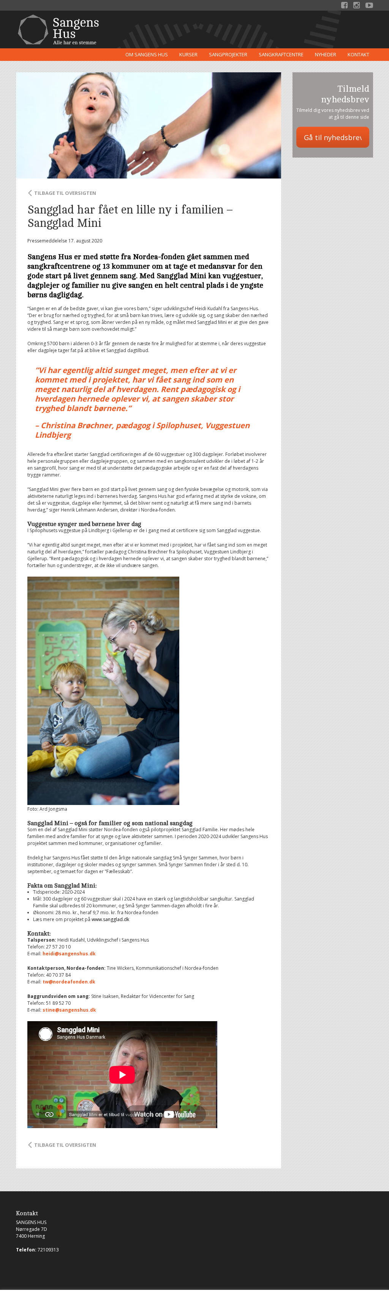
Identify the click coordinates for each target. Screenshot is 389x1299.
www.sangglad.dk (110, 919)
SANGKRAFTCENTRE (281, 54)
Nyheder (325, 54)
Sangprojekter (228, 54)
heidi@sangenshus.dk (69, 953)
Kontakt (358, 54)
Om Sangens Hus (146, 54)
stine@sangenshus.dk (69, 1010)
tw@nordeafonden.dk (69, 982)
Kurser (188, 54)
